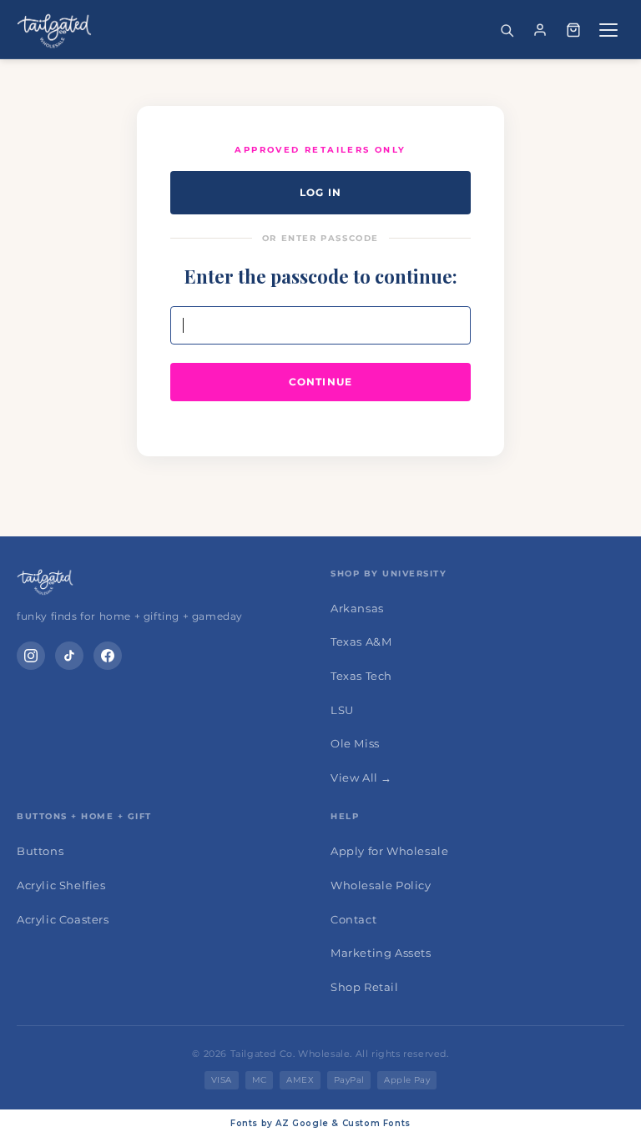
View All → (361, 777)
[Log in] (540, 30)
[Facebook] (107, 655)
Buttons (40, 851)
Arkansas (357, 608)
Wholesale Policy (381, 885)
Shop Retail (365, 987)
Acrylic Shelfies (61, 885)
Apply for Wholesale (389, 851)
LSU (342, 710)
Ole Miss (355, 743)
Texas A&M (361, 641)
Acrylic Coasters (63, 919)
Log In (320, 192)
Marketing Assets (381, 952)
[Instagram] (31, 655)
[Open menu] (608, 30)
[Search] (506, 30)
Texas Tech (361, 675)
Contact (353, 919)
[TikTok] (69, 655)
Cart (573, 30)
